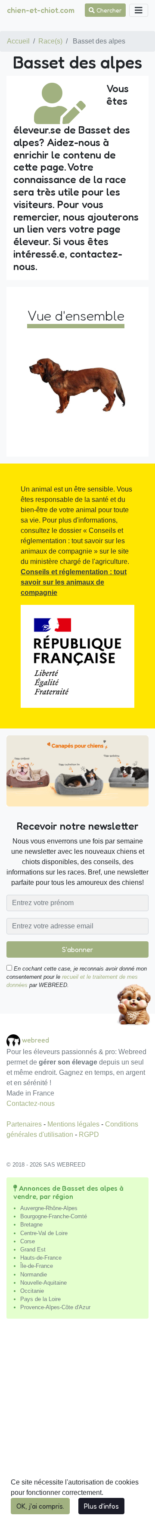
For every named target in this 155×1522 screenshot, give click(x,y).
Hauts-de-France (41, 1257)
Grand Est (33, 1249)
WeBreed (35, 1039)
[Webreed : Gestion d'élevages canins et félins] (14, 1039)
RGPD (89, 1134)
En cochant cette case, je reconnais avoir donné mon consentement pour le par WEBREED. (76, 976)
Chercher (108, 10)
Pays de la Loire (40, 1299)
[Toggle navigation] (138, 10)
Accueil (18, 41)
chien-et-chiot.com (40, 10)
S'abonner (77, 949)
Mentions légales (74, 1124)
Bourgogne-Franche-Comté (53, 1216)
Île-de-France (36, 1266)
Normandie (33, 1274)
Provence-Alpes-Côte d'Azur (55, 1307)
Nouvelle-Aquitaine (43, 1282)
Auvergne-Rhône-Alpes (49, 1208)
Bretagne (31, 1224)
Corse (27, 1241)
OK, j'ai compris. (40, 1506)
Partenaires (24, 1124)
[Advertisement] (77, 1423)
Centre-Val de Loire (44, 1233)
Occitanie (32, 1291)
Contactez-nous (30, 1103)
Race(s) (50, 41)
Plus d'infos (101, 1506)
